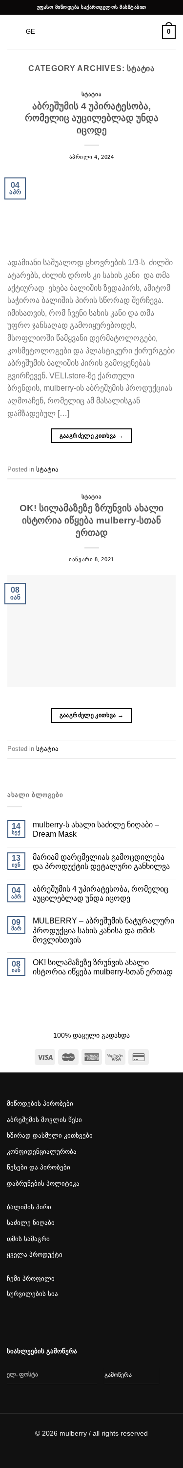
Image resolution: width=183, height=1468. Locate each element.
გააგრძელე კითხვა (92, 435)
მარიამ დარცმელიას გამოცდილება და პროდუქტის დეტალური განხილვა (101, 862)
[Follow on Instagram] (33, 1323)
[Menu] (13, 32)
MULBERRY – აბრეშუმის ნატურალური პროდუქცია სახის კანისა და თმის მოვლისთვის (103, 930)
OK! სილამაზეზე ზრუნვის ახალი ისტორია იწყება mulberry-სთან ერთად (91, 520)
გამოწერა (118, 1374)
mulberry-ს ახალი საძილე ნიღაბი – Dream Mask (96, 829)
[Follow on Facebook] (14, 1323)
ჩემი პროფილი (31, 1278)
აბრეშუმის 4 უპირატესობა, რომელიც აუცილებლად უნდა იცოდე (92, 118)
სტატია (91, 94)
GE (30, 31)
